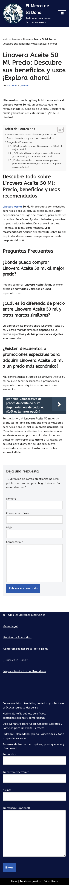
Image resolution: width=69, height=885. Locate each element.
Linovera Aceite (12, 206)
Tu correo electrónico (16, 772)
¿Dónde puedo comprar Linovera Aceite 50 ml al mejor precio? (37, 148)
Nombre (11, 498)
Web (9, 527)
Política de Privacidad (17, 637)
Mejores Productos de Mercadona (24, 671)
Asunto (7, 790)
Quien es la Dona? (16, 660)
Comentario (14, 542)
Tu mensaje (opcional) (16, 808)
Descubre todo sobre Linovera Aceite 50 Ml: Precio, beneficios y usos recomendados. (32, 136)
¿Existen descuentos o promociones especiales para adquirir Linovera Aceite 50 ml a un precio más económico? (36, 163)
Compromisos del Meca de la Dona (25, 648)
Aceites (16, 39)
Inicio (5, 39)
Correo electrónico (17, 513)
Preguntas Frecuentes (19, 142)
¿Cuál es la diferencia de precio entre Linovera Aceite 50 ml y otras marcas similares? (36, 155)
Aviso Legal (10, 626)
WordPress (51, 881)
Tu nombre (9, 754)
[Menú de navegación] (62, 13)
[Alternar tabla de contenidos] (59, 130)
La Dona (12, 85)
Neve (14, 881)
